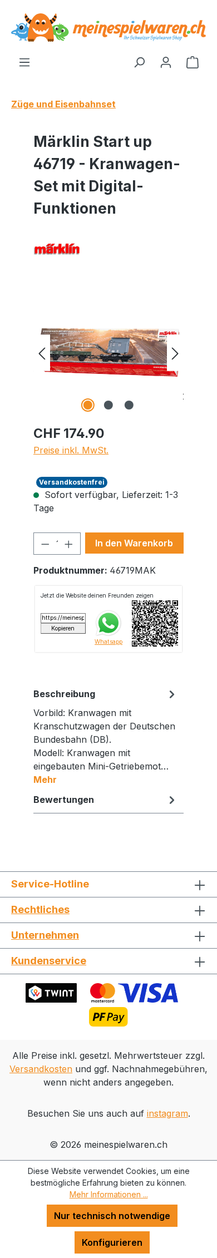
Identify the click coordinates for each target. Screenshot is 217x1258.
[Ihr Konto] (165, 62)
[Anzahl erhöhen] (69, 543)
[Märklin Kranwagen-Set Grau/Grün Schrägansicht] (108, 352)
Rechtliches (40, 909)
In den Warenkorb (134, 543)
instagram (167, 1113)
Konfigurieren (112, 1242)
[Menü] (24, 62)
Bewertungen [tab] (63, 799)
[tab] (105, 736)
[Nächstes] (175, 352)
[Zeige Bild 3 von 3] (129, 405)
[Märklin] (108, 248)
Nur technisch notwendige (112, 1215)
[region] (108, 352)
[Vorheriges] (41, 352)
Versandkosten (40, 1068)
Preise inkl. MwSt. (70, 450)
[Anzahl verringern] (45, 543)
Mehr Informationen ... (109, 1194)
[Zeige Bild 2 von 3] (108, 405)
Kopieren (63, 628)
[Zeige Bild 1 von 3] (87, 405)
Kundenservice (48, 960)
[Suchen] (139, 62)
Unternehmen (45, 935)
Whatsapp (108, 641)
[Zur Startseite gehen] (108, 27)
